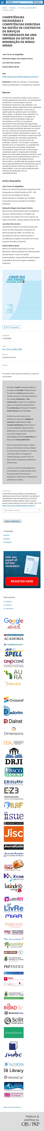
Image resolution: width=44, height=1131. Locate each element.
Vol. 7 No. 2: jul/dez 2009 (26, 8)
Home (4, 8)
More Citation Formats (12, 510)
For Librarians (8, 608)
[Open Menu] (2, 2)
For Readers (8, 601)
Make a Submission (12, 521)
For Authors (8, 605)
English (6, 535)
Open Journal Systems (12, 1107)
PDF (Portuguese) (12, 327)
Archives (12, 8)
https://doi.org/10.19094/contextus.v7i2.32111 (20, 76)
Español (7, 539)
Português (8, 542)
